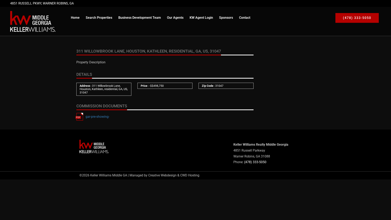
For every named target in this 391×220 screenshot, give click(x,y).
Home (75, 18)
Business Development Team (139, 18)
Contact (244, 18)
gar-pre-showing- (97, 117)
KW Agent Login (201, 18)
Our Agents (175, 18)
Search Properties (99, 18)
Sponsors (226, 18)
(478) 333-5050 (255, 162)
